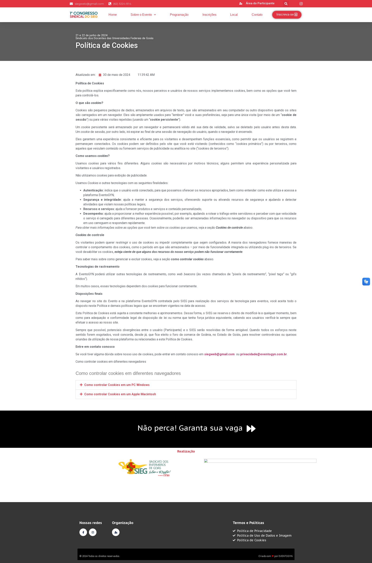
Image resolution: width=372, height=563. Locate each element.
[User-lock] (116, 532)
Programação (179, 14)
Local (234, 14)
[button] (286, 4)
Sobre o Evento (141, 14)
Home (112, 14)
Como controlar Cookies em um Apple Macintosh (120, 394)
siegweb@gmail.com (219, 354)
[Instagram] (92, 532)
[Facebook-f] (83, 532)
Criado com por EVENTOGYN (275, 556)
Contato (257, 14)
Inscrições (209, 14)
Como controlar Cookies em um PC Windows (117, 385)
